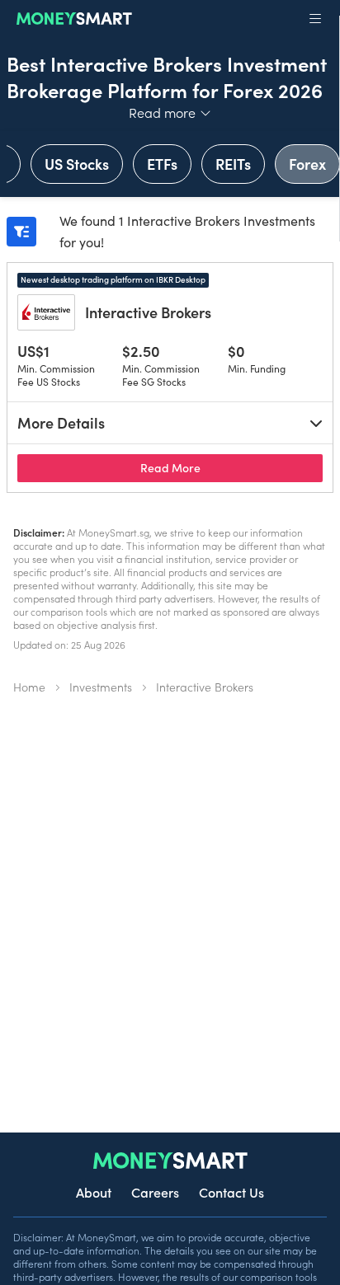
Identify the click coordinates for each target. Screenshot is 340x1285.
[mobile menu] (315, 19)
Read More (231, 467)
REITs (233, 163)
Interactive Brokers (148, 312)
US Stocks (77, 163)
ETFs (162, 163)
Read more (170, 112)
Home (29, 686)
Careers (155, 1192)
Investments (100, 686)
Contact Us (231, 1192)
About (93, 1192)
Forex (307, 163)
